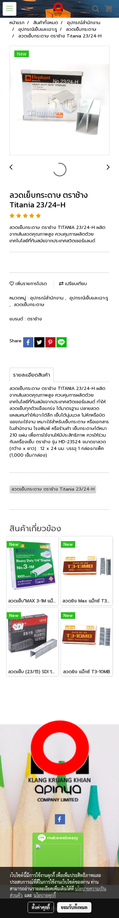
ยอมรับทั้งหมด (74, 907)
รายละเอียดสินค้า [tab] (31, 375)
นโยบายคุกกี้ (45, 895)
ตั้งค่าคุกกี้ (41, 907)
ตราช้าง (34, 319)
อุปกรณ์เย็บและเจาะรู (88, 298)
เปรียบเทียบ (75, 283)
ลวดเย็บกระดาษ (29, 304)
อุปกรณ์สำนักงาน (47, 298)
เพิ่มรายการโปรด (30, 283)
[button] (93, 8)
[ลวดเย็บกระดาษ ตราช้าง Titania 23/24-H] (59, 101)
